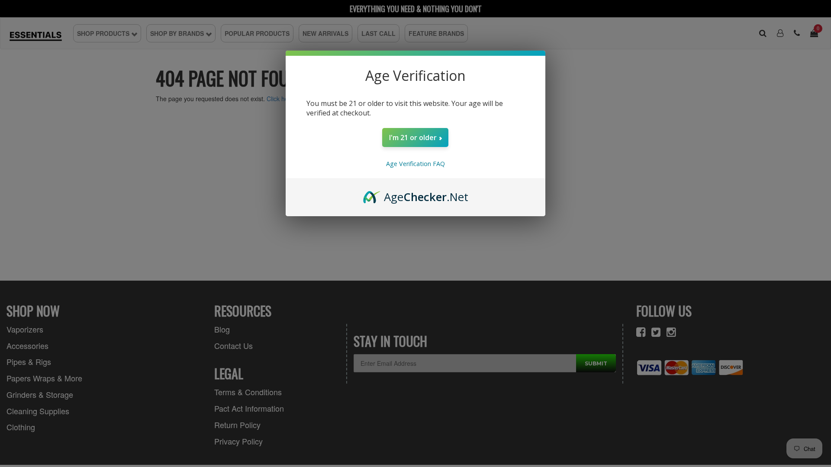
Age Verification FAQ (415, 164)
